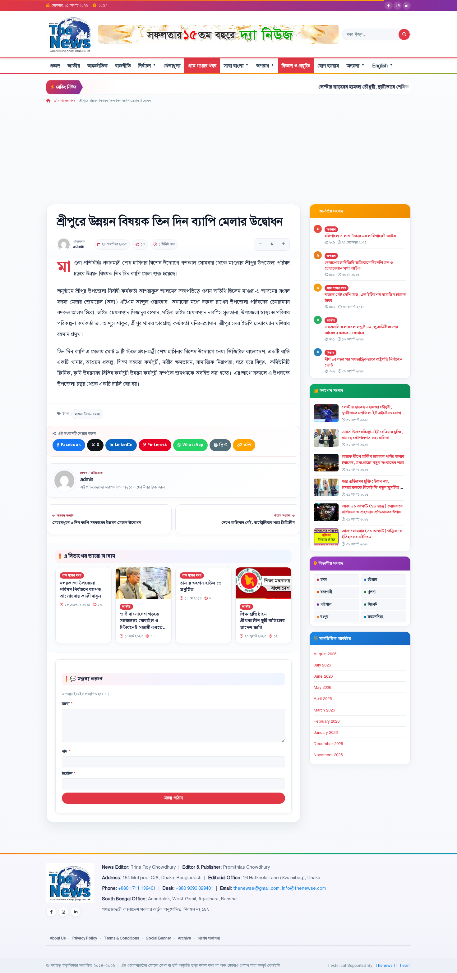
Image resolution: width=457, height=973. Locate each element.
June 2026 (323, 676)
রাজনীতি (123, 66)
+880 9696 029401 (194, 888)
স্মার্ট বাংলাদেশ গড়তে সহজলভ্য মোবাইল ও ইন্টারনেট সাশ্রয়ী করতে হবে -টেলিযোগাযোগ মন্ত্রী (143, 624)
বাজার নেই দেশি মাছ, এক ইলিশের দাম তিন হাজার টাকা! (365, 297)
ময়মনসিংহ (375, 616)
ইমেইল (68, 773)
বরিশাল (326, 604)
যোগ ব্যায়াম (328, 66)
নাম (66, 751)
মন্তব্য (67, 703)
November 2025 (328, 754)
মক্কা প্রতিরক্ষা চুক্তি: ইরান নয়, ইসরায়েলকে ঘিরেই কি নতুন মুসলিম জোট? (370, 487)
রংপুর (324, 616)
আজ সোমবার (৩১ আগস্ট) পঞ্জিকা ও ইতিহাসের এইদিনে (372, 534)
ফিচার (330, 353)
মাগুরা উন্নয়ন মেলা (87, 414)
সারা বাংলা (236, 65)
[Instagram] (398, 6)
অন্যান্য (356, 65)
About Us (58, 938)
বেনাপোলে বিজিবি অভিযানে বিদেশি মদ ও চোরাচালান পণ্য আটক (359, 265)
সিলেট (372, 604)
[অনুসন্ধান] (404, 34)
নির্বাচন (147, 65)
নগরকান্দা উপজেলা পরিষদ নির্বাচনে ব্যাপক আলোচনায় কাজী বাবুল (80, 590)
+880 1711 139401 (137, 888)
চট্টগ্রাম (372, 579)
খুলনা (372, 591)
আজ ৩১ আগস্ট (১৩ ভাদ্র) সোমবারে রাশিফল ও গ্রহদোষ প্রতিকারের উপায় (372, 509)
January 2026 (326, 732)
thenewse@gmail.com (256, 888)
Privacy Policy (84, 938)
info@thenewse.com (304, 888)
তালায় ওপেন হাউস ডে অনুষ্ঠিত (200, 586)
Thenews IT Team (393, 965)
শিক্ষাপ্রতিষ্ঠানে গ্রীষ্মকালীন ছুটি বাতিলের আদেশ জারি (262, 621)
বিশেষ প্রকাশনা (209, 938)
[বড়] (283, 244)
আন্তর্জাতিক (97, 66)
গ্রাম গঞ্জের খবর (202, 66)
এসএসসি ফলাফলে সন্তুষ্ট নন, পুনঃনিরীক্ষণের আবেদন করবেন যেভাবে (361, 330)
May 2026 (322, 687)
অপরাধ (265, 65)
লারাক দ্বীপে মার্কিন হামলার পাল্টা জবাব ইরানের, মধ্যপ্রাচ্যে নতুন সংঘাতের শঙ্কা (373, 459)
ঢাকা (324, 579)
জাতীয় (73, 66)
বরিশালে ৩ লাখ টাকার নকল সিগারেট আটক (360, 236)
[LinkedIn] (407, 6)
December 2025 (328, 743)
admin (78, 246)
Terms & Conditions (121, 938)
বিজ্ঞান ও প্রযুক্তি (296, 66)
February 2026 (326, 721)
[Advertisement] (228, 150)
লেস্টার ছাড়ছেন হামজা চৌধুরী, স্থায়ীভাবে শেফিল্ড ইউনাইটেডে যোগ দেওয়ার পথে (358, 87)
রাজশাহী (326, 591)
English (382, 65)
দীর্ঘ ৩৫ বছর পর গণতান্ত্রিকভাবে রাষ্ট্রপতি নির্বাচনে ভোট (363, 362)
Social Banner (158, 938)
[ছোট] (260, 244)
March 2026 (324, 710)
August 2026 (325, 654)
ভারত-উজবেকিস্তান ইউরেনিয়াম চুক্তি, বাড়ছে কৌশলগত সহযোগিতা (372, 435)
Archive (184, 938)
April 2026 (323, 698)
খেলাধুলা (172, 66)
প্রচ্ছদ (55, 66)
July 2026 (322, 665)
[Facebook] (389, 6)
